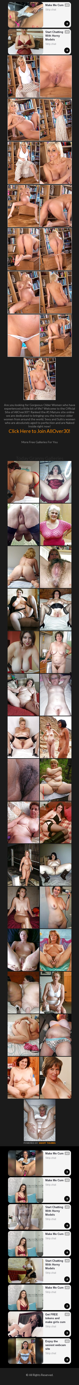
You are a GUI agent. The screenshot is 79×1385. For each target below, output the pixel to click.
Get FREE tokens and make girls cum (55, 1318)
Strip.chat (50, 9)
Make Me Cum (54, 5)
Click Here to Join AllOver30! (39, 431)
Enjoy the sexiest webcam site (56, 1345)
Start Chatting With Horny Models (54, 35)
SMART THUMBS (47, 1143)
